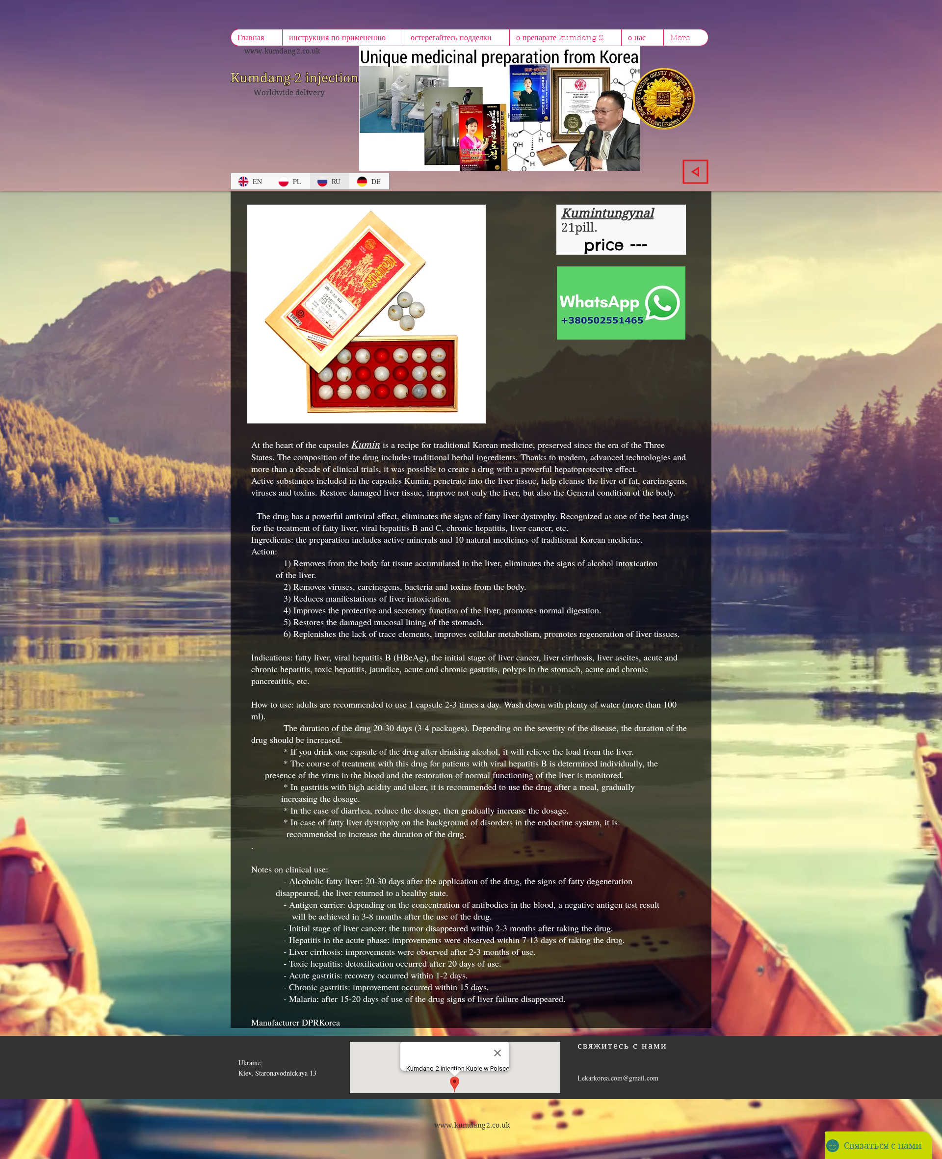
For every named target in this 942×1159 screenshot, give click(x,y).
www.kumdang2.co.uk (282, 51)
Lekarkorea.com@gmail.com (617, 1077)
